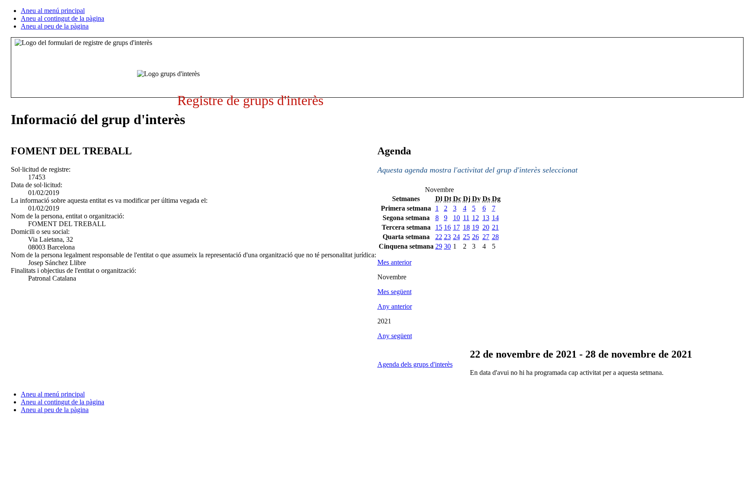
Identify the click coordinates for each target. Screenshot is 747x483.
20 (485, 227)
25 (466, 236)
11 (466, 217)
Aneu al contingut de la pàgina (62, 18)
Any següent (394, 335)
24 (456, 236)
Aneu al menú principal (53, 10)
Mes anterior (394, 262)
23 (447, 236)
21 (495, 227)
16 (447, 227)
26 (475, 236)
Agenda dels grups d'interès (415, 364)
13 (485, 217)
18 (466, 227)
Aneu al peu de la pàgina (55, 26)
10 (456, 217)
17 (456, 227)
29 (438, 246)
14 (495, 217)
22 (438, 236)
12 (475, 217)
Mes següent (394, 291)
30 (447, 246)
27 (485, 236)
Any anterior (394, 306)
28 (495, 236)
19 (475, 227)
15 (438, 227)
